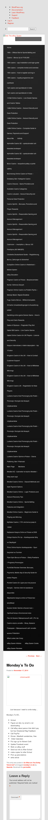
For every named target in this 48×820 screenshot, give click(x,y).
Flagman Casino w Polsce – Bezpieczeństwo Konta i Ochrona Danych (22, 282)
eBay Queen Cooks (32, 643)
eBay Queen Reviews (14, 648)
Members (21, 466)
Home (9, 47)
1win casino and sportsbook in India (19, 88)
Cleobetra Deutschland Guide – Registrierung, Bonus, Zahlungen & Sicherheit (23, 257)
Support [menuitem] (14, 15)
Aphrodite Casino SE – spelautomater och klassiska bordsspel (21, 145)
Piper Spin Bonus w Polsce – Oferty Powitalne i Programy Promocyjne (23, 559)
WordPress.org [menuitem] (17, 7)
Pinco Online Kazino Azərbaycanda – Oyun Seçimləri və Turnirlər (22, 549)
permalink (27, 767)
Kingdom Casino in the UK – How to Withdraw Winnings (23, 368)
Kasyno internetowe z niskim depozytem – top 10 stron (23, 347)
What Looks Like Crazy (15, 638)
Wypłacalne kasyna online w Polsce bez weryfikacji (21, 600)
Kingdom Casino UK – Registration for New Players (22, 388)
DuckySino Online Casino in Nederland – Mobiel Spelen (21, 267)
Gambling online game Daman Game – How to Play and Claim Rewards (23, 317)
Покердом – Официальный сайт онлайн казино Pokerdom (21, 630)
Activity (19, 138)
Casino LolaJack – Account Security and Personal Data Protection (21, 196)
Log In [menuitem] (10, 20)
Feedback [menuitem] (15, 18)
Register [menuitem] (11, 23)
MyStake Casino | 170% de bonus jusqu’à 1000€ (21, 524)
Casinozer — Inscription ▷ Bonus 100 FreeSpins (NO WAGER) (20, 246)
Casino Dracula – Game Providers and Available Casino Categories (20, 186)
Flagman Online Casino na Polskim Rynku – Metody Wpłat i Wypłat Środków (22, 292)
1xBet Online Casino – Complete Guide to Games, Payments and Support (21, 130)
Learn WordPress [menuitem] (18, 12)
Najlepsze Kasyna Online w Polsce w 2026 (22, 532)
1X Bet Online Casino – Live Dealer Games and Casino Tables (22, 100)
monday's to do (29, 765)
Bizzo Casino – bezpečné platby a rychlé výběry (21, 166)
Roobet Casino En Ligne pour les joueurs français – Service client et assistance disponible (21, 588)
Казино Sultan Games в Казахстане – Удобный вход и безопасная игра (20, 610)
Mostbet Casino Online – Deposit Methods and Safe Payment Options (23, 484)
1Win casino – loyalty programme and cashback (20, 80)
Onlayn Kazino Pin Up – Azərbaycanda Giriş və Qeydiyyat (22, 539)
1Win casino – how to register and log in (21, 73)
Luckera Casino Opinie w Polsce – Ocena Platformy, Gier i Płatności (21, 459)
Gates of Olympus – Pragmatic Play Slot (21, 325)
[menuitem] (26, 29)
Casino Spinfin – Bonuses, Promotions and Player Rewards (22, 206)
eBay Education (12, 275)
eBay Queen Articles (14, 643)
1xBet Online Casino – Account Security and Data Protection (22, 110)
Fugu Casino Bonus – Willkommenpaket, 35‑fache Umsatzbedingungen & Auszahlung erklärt (22, 305)
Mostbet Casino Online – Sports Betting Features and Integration (20, 504)
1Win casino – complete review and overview (22, 68)
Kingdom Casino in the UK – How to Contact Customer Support (22, 358)
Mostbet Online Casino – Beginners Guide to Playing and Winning (22, 514)
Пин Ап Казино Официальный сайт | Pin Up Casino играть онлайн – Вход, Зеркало (23, 620)
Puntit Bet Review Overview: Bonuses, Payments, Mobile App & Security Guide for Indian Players (22, 572)
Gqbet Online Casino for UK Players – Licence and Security (23, 337)
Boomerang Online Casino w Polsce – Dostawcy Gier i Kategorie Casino (20, 176)
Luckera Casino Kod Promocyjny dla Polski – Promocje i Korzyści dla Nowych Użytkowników (22, 401)
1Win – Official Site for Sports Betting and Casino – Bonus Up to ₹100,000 (21, 55)
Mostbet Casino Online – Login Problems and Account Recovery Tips (23, 494)
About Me (10, 138)
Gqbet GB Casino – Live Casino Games (21, 330)
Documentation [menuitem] (17, 10)
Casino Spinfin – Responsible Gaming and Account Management (22, 216)
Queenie (10, 767)
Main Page (11, 466)
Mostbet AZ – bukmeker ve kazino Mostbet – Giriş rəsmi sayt (22, 474)
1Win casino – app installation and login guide (23, 62)
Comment (15, 797)
